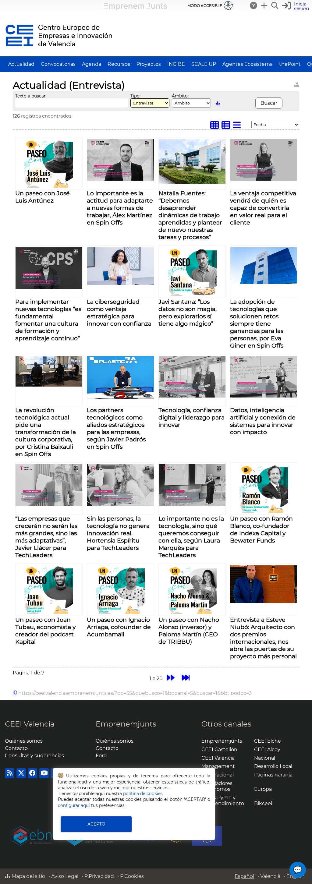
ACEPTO (96, 824)
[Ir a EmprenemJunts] (135, 9)
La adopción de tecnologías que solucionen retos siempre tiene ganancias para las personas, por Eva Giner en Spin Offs (256, 323)
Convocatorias (58, 64)
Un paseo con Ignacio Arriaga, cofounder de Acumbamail (119, 627)
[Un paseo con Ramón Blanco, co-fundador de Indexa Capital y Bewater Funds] (263, 511)
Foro (101, 755)
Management (218, 766)
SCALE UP (203, 64)
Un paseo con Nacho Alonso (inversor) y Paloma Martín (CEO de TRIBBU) (188, 630)
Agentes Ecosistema (247, 64)
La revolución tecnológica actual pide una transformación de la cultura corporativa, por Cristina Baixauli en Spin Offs (45, 432)
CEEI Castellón (219, 749)
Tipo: (135, 96)
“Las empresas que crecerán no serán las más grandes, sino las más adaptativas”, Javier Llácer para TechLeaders (46, 537)
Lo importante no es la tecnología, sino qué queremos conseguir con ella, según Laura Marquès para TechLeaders (191, 537)
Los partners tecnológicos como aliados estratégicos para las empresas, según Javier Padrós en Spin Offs (116, 428)
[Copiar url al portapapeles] (15, 693)
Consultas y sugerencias (34, 755)
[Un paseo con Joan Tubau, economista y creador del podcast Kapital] (48, 612)
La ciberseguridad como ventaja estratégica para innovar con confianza (119, 312)
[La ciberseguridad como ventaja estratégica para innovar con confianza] (120, 283)
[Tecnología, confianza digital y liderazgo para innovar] (192, 396)
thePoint (290, 64)
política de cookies (143, 793)
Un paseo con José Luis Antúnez (42, 196)
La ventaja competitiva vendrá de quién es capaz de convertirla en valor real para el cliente (263, 207)
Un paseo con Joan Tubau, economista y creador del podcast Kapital (45, 630)
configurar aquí (74, 805)
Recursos (119, 64)
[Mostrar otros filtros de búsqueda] (217, 103)
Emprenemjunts (126, 724)
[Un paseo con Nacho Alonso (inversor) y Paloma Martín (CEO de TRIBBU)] (192, 612)
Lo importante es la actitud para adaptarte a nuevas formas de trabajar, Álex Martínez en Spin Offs (120, 207)
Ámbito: (180, 96)
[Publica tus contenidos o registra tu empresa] (264, 5)
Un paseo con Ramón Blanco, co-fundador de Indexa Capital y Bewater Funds (261, 529)
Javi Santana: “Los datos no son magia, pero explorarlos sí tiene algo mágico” (187, 312)
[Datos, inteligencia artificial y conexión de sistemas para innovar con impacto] (263, 396)
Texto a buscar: (30, 96)
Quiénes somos (24, 741)
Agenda (91, 64)
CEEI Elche (267, 741)
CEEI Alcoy (267, 749)
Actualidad (21, 64)
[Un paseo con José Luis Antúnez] (48, 186)
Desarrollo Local (273, 766)
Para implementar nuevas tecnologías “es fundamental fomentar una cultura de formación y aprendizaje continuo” (48, 320)
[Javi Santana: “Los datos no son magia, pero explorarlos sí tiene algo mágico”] (192, 294)
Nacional (264, 758)
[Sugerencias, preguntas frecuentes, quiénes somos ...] (253, 5)
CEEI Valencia (30, 724)
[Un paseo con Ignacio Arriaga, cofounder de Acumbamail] (120, 612)
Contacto (16, 748)
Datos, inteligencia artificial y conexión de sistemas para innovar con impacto (263, 421)
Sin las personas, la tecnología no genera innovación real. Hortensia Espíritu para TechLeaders (118, 533)
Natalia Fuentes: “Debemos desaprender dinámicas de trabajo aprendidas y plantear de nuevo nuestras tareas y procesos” (190, 215)
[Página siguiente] (170, 677)
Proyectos (148, 64)
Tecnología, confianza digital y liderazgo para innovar (191, 417)
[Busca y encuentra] (275, 5)
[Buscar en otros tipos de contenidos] (296, 83)
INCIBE (176, 64)
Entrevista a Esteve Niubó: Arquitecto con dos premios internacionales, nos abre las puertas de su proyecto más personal (263, 638)
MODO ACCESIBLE (204, 5)
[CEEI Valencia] (59, 53)
